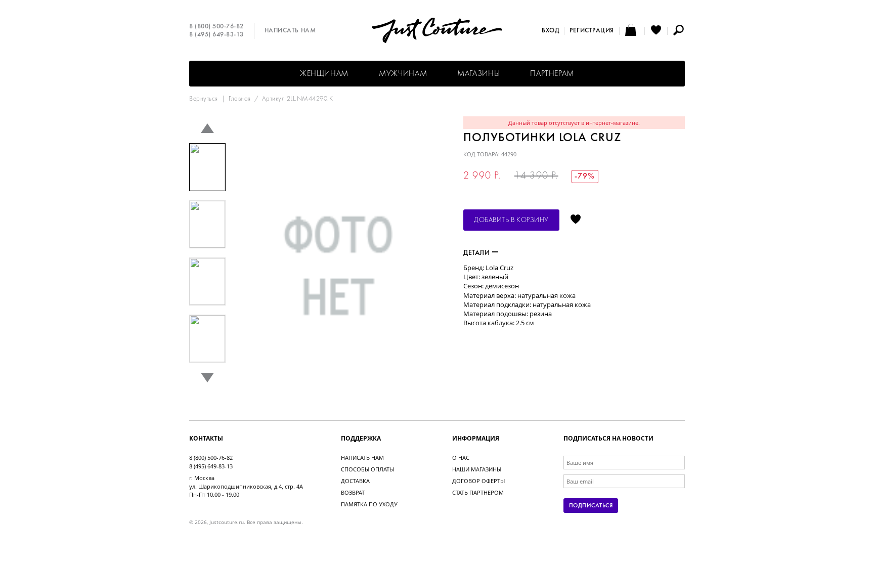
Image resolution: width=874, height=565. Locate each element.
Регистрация (592, 31)
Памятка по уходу (369, 504)
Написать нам (290, 31)
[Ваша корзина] (632, 31)
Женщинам (324, 74)
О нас (460, 457)
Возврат (353, 492)
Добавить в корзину (511, 220)
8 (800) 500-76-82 (216, 27)
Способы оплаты (367, 469)
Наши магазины (476, 469)
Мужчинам (403, 74)
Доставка (355, 481)
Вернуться (203, 99)
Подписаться (591, 506)
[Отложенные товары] (656, 31)
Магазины (478, 74)
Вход (550, 31)
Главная (240, 99)
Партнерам (552, 74)
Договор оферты (478, 481)
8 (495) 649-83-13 (216, 35)
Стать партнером (478, 492)
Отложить (576, 220)
